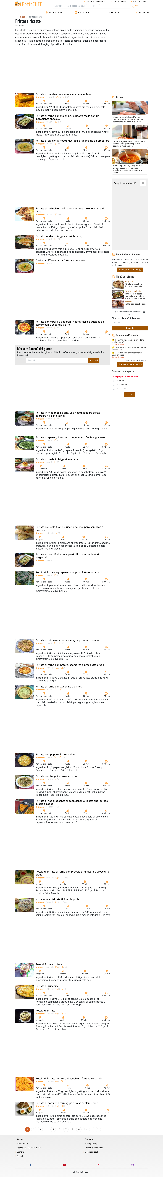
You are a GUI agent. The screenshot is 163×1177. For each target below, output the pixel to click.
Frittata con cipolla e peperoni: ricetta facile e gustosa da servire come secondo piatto (70, 323)
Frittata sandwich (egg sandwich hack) (59, 236)
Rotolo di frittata (45, 1010)
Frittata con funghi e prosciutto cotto (58, 776)
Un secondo (121, 384)
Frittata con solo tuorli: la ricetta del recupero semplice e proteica (69, 528)
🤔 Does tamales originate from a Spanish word (127, 354)
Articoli (83, 12)
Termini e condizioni (94, 1148)
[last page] (98, 1129)
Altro (142, 12)
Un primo (120, 380)
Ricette (54, 12)
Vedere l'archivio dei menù (129, 311)
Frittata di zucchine (47, 986)
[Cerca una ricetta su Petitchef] (132, 6)
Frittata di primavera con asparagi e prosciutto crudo (67, 640)
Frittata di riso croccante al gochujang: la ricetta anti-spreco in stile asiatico (72, 802)
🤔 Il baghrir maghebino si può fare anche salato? (128, 341)
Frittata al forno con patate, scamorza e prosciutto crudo (70, 664)
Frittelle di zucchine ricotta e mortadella (133, 285)
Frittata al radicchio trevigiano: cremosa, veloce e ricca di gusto (70, 210)
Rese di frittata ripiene (49, 964)
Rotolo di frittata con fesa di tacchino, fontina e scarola (69, 1078)
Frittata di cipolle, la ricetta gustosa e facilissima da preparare (72, 140)
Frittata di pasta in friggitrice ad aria (57, 459)
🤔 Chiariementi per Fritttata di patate (129, 347)
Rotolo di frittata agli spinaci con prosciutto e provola (68, 572)
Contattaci (89, 1139)
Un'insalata (121, 388)
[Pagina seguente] (91, 1129)
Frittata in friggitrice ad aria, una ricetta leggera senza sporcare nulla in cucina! (68, 414)
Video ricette (22, 1143)
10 (85, 1129)
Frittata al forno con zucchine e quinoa (59, 686)
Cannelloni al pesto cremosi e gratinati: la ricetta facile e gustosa (134, 296)
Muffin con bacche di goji (135, 304)
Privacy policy (91, 1143)
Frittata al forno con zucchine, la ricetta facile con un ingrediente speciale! (67, 117)
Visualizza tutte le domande (135, 360)
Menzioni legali (91, 1152)
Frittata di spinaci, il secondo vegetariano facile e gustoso (70, 437)
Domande (113, 12)
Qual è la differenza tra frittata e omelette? (61, 260)
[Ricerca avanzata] (136, 6)
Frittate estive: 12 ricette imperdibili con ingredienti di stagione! (67, 556)
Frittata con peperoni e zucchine (55, 754)
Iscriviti (94, 360)
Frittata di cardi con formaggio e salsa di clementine (67, 1103)
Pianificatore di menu (128, 269)
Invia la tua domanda (131, 364)
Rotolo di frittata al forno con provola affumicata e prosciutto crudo (72, 873)
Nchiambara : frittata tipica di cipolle (57, 899)
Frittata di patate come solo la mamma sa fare (63, 94)
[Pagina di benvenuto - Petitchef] (16, 17)
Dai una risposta (118, 344)
